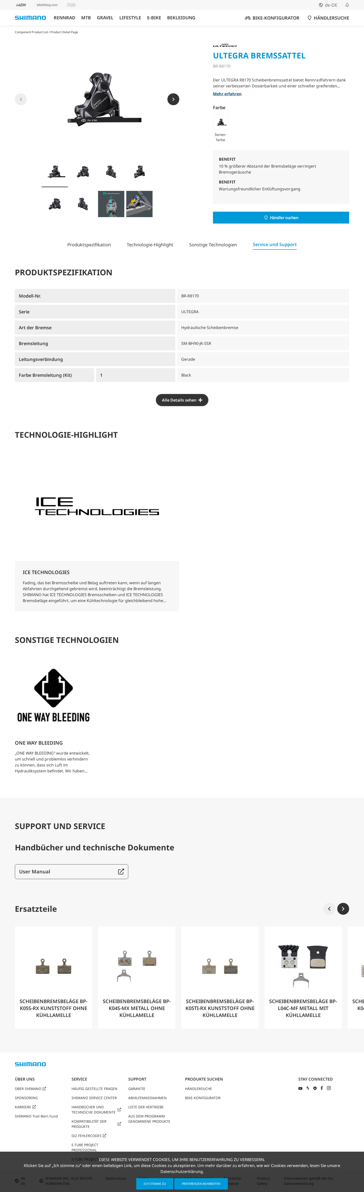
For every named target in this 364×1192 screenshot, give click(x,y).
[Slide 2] (83, 172)
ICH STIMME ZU (155, 1184)
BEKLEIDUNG (181, 18)
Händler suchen (284, 217)
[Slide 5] (55, 204)
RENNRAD (64, 18)
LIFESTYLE (130, 18)
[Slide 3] (111, 172)
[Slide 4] (139, 172)
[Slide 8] (139, 204)
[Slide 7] (111, 204)
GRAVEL (105, 18)
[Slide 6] (83, 204)
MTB (86, 18)
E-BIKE (154, 18)
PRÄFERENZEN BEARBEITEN (201, 1184)
